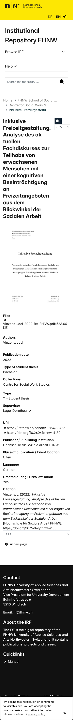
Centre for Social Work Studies (29, 105)
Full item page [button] (17, 544)
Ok (64, 713)
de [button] (50, 17)
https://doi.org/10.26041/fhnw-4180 (33, 433)
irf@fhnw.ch (23, 612)
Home (7, 100)
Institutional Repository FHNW (31, 35)
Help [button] (9, 66)
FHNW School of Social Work (38, 100)
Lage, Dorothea (15, 411)
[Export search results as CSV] (58, 121)
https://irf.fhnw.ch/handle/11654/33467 (36, 428)
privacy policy (36, 714)
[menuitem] (36, 52)
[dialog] (36, 708)
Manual (13, 662)
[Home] (23, 6)
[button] (64, 16)
